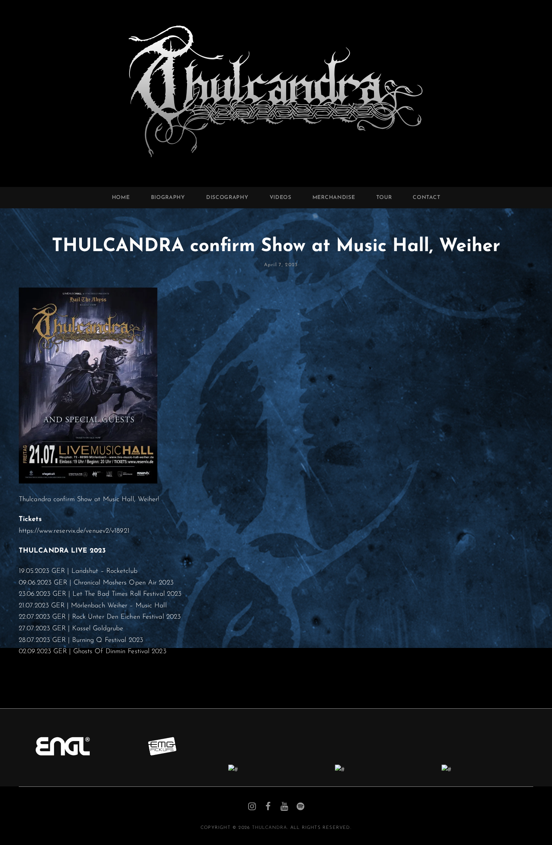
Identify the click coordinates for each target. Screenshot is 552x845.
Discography (227, 197)
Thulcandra (269, 827)
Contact (426, 197)
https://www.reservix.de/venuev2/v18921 (74, 531)
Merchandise (333, 197)
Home (121, 197)
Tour (384, 197)
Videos (280, 197)
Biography (168, 197)
